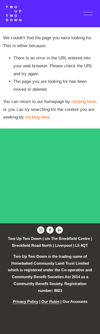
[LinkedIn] (59, 230)
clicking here (83, 101)
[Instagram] (40, 230)
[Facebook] (50, 230)
